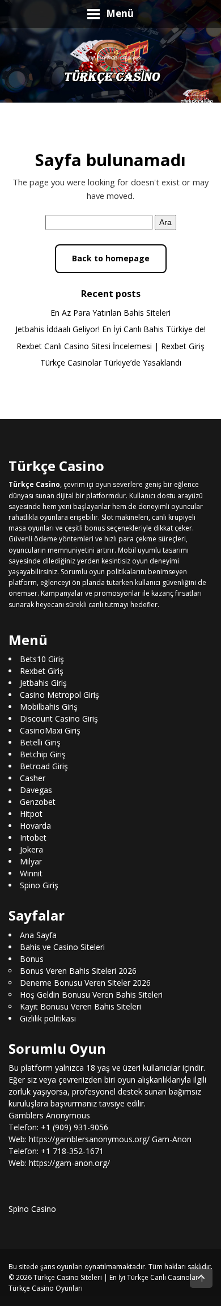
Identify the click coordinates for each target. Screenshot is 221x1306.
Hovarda (35, 825)
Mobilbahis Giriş (49, 706)
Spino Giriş (39, 885)
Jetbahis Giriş (43, 682)
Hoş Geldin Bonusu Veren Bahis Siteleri (91, 994)
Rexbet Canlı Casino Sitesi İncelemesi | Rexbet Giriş (110, 346)
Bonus (32, 958)
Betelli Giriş (40, 742)
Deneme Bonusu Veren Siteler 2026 (85, 982)
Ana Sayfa (38, 934)
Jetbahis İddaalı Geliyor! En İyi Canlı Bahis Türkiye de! (110, 329)
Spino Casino (32, 1208)
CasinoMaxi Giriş (50, 730)
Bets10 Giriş (42, 659)
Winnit (31, 873)
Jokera (31, 849)
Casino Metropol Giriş (59, 694)
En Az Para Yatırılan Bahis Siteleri (110, 312)
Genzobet (38, 801)
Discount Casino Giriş (59, 718)
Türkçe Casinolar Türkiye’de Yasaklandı (110, 362)
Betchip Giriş (43, 754)
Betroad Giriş (44, 766)
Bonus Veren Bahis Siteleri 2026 (78, 970)
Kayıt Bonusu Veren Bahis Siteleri (80, 1005)
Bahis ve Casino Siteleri (62, 946)
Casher (32, 778)
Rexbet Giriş (41, 670)
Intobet (33, 837)
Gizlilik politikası (48, 1017)
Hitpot (31, 813)
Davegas (36, 790)
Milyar (31, 861)
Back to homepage (111, 258)
